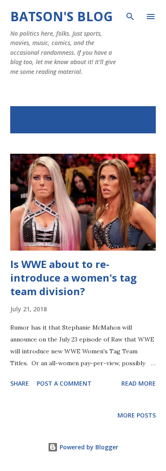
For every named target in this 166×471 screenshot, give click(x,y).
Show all (134, 115)
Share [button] (19, 383)
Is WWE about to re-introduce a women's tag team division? (73, 277)
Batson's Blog (61, 16)
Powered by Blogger (88, 447)
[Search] (130, 15)
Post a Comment (64, 383)
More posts (136, 415)
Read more (138, 383)
